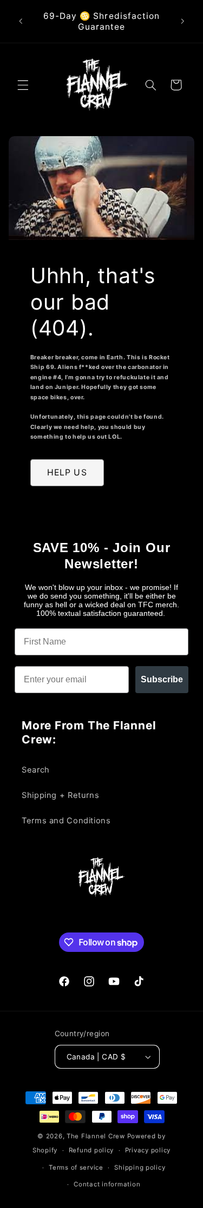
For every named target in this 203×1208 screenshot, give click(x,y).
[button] (22, 84)
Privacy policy (148, 1150)
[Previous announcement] (20, 21)
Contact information (107, 1184)
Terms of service (76, 1167)
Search (36, 770)
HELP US (67, 472)
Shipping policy (139, 1167)
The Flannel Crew (96, 1136)
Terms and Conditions (66, 821)
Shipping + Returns (60, 795)
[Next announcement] (182, 21)
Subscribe (162, 679)
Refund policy (91, 1150)
